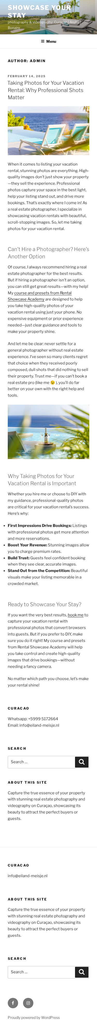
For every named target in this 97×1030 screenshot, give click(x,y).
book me (76, 615)
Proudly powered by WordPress (34, 1017)
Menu (51, 41)
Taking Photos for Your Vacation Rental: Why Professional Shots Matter (45, 90)
